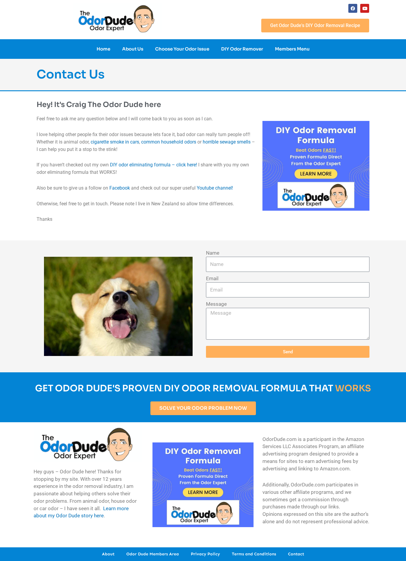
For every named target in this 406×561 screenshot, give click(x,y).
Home (103, 49)
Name (212, 253)
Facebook (119, 188)
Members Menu (292, 49)
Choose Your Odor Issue (182, 49)
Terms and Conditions (254, 554)
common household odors (168, 142)
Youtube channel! (215, 188)
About (108, 554)
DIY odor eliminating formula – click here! (153, 165)
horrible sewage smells (227, 142)
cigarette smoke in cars (115, 142)
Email (212, 278)
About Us (132, 49)
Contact (296, 554)
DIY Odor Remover (242, 49)
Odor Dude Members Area (152, 554)
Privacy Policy (205, 554)
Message (216, 304)
